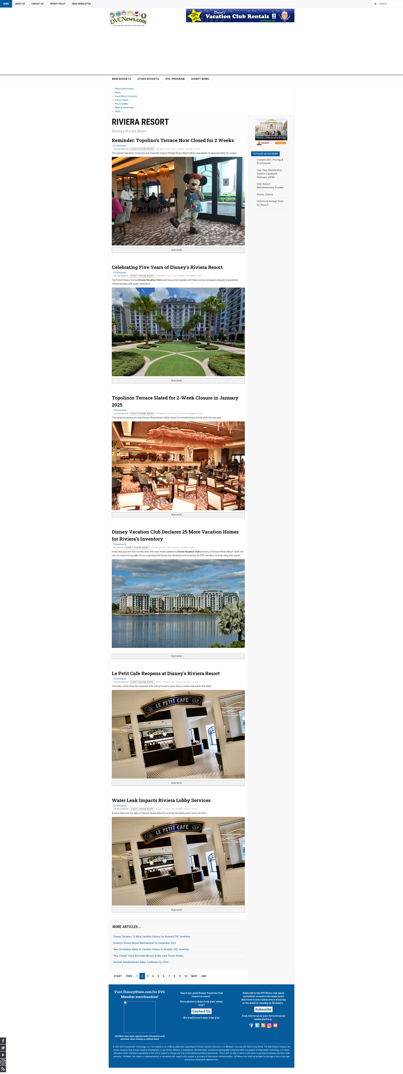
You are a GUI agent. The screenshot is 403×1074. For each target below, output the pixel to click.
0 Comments (119, 145)
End (204, 976)
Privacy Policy (57, 4)
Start (118, 976)
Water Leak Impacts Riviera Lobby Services (161, 800)
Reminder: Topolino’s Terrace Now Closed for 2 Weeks (173, 140)
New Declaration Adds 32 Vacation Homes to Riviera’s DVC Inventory (151, 949)
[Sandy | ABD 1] (271, 132)
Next (194, 976)
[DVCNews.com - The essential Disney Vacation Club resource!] (128, 17)
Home (6, 4)
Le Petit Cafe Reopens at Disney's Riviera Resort (166, 673)
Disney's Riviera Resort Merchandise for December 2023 (144, 943)
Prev (129, 976)
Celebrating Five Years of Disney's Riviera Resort (167, 267)
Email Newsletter (81, 4)
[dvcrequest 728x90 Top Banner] (240, 15)
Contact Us (37, 4)
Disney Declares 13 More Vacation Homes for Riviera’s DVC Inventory (151, 936)
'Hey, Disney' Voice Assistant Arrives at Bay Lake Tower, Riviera (148, 955)
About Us (20, 4)
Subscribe (263, 1009)
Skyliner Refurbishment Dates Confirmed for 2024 (140, 962)
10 (185, 976)
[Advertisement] (201, 51)
